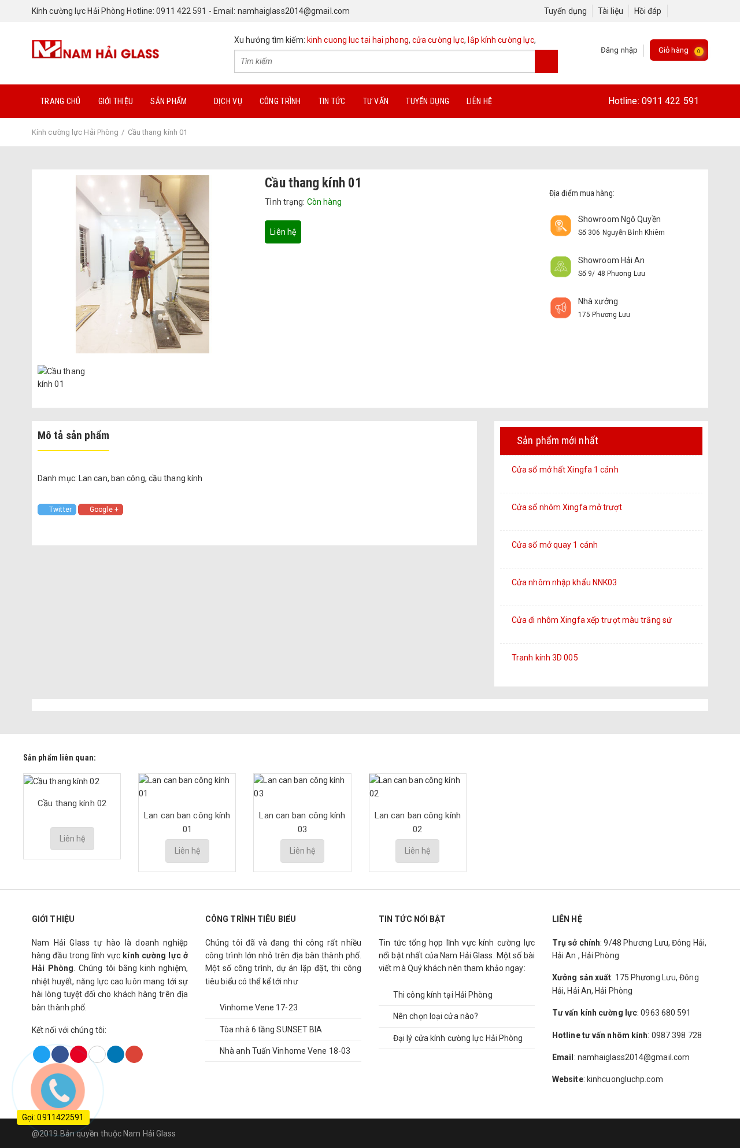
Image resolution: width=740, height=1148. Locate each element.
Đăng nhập (619, 50)
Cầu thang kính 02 (72, 803)
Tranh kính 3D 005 (545, 657)
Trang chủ (60, 101)
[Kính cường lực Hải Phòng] (95, 48)
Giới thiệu (116, 101)
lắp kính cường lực (501, 40)
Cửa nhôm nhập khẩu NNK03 (564, 582)
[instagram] (699, 11)
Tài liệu (610, 11)
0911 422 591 (670, 100)
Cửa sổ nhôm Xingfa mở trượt (567, 507)
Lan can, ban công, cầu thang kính (140, 478)
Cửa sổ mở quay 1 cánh (555, 544)
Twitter (60, 509)
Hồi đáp (648, 11)
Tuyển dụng (565, 11)
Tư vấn (376, 101)
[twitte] (688, 11)
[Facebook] (677, 11)
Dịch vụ (228, 101)
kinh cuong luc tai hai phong (358, 40)
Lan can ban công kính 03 (302, 822)
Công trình (280, 101)
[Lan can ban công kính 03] (302, 786)
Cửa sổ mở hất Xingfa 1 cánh (565, 469)
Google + (104, 509)
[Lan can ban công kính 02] (417, 786)
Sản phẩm (168, 101)
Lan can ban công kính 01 (187, 822)
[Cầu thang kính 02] (61, 780)
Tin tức (332, 101)
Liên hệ (479, 101)
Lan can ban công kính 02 (418, 822)
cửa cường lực (438, 40)
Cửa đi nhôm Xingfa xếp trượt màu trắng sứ (592, 620)
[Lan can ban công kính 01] (187, 786)
